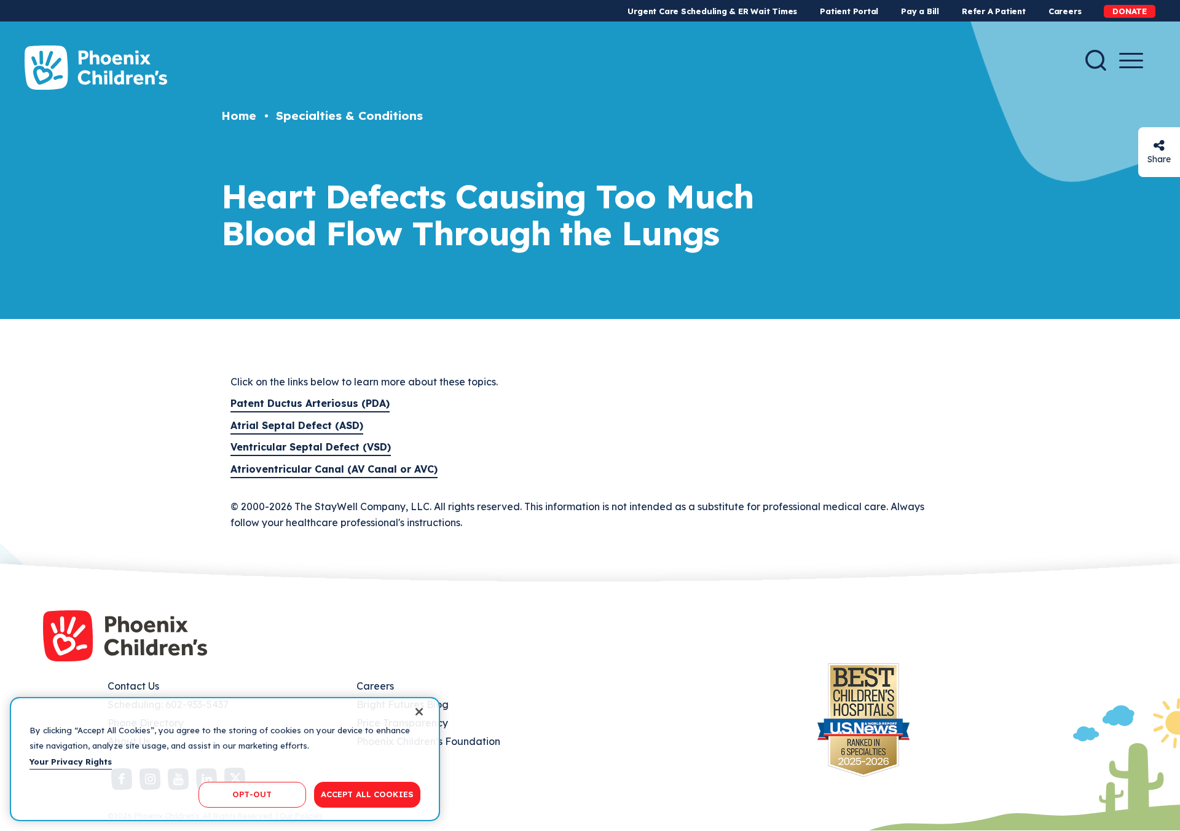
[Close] (419, 711)
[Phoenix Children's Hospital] (96, 67)
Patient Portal (849, 11)
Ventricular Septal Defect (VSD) (310, 447)
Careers (1064, 11)
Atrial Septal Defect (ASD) (296, 425)
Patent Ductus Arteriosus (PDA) (310, 403)
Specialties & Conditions (349, 115)
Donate (1129, 11)
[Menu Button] (1131, 60)
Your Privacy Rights (71, 761)
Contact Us (133, 686)
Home (238, 115)
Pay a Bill (920, 11)
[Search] (1096, 60)
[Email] (1159, 145)
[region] (225, 759)
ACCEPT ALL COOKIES (367, 794)
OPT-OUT (252, 794)
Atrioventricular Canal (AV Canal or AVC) (334, 469)
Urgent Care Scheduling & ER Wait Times (712, 11)
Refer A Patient (994, 11)
